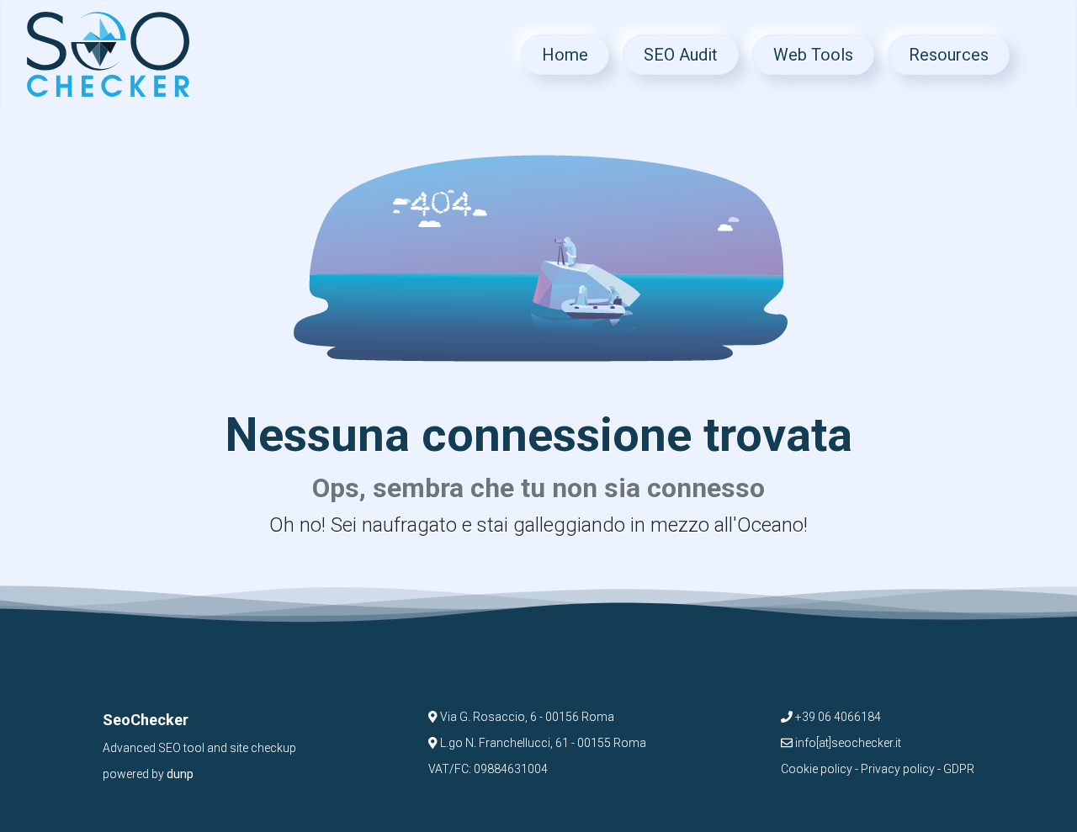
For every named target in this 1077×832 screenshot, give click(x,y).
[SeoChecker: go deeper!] (108, 54)
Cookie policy (816, 769)
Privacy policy (898, 769)
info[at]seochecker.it (847, 743)
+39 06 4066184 (837, 716)
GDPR (958, 769)
